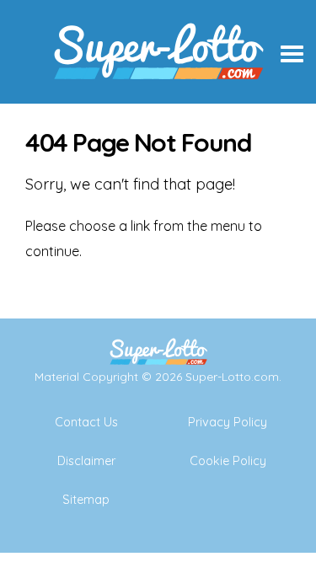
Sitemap (86, 499)
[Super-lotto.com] (158, 96)
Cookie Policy (228, 460)
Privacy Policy (227, 422)
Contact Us (86, 422)
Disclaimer (86, 460)
